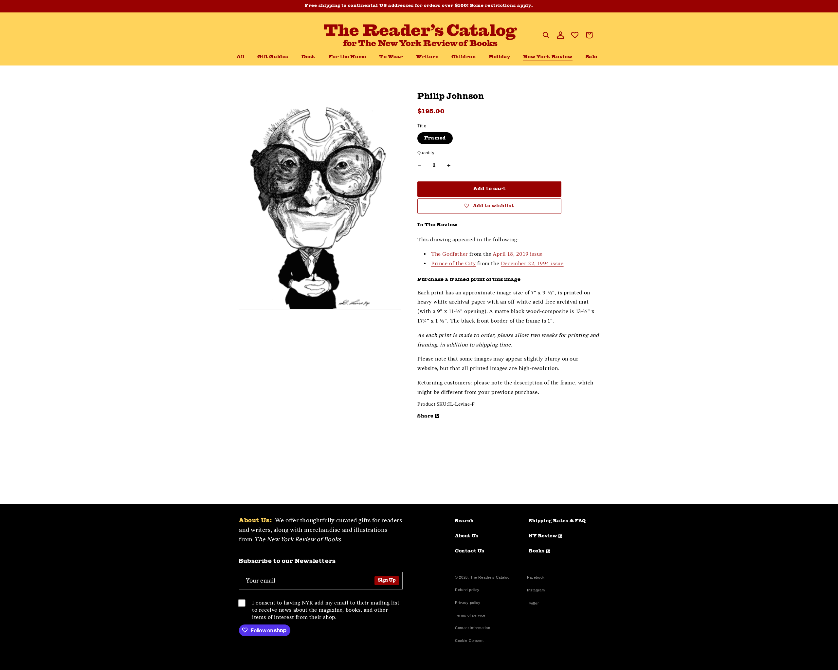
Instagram (536, 591)
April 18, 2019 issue (518, 254)
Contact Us (469, 551)
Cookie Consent (469, 640)
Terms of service (470, 615)
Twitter (534, 604)
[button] (308, 57)
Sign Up (387, 580)
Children (463, 57)
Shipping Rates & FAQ (557, 521)
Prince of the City (453, 263)
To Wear (391, 57)
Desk (308, 57)
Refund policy (467, 590)
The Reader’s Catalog (490, 577)
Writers (427, 57)
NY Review (543, 536)
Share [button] (425, 416)
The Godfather (449, 254)
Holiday (499, 57)
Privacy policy (468, 603)
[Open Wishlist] (575, 35)
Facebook (536, 578)
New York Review (548, 57)
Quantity (425, 152)
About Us (467, 536)
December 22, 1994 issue (532, 263)
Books (537, 551)
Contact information (472, 628)
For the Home (347, 57)
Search (464, 521)
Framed (435, 138)
